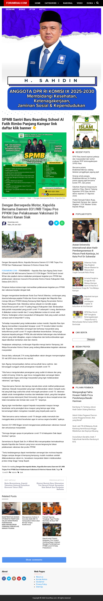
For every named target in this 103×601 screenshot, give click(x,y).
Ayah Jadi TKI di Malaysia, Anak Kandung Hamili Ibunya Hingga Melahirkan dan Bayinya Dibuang (85, 428)
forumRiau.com (51, 598)
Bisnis (22, 9)
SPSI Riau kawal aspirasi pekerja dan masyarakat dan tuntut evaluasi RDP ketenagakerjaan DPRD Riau (85, 160)
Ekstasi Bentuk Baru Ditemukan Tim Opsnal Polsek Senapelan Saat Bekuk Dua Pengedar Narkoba (50, 486)
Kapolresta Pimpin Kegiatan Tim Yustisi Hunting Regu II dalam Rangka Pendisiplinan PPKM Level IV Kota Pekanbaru (51, 543)
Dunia (90, 3)
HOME (37, 3)
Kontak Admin (41, 579)
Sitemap (39, 587)
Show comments (34, 560)
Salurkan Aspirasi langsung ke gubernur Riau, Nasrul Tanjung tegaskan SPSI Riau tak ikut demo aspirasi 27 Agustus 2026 (84, 191)
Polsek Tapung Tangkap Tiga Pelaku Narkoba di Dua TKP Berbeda (51, 520)
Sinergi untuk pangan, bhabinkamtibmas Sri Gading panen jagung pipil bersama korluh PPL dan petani (84, 179)
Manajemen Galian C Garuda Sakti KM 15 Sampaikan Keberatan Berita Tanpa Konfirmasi (31, 520)
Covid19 (5, 472)
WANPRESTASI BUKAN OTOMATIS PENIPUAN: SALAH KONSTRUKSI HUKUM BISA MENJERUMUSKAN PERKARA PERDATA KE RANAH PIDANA (10, 522)
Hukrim (14, 472)
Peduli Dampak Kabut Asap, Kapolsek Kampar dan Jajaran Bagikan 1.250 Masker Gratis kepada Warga (84, 203)
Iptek (32, 9)
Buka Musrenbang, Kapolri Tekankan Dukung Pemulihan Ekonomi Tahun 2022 (17, 485)
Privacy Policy (41, 584)
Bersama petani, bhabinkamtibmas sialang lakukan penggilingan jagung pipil (85, 169)
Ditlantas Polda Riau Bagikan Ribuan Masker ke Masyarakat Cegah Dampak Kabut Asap (85, 267)
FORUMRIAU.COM (9, 271)
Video (80, 3)
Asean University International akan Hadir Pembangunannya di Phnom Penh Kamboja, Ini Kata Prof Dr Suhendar (85, 250)
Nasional (68, 3)
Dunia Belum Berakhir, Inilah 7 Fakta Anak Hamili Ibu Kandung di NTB (85, 439)
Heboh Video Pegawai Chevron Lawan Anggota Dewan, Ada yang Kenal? (84, 417)
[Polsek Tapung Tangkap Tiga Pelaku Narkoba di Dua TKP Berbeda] (52, 508)
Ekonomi (10, 9)
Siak (21, 472)
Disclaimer (40, 582)
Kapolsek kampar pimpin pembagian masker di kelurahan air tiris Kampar (85, 301)
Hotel (42, 9)
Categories (51, 3)
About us (39, 577)
